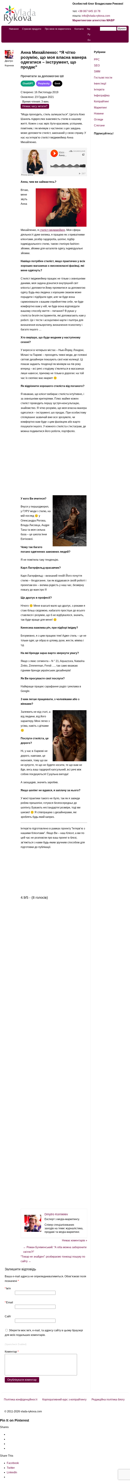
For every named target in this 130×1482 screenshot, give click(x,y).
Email (9, 1302)
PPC (97, 59)
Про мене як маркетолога (58, 29)
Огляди (98, 119)
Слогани (99, 125)
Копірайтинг (101, 101)
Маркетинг (100, 107)
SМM (97, 71)
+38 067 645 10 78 (89, 11)
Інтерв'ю (99, 89)
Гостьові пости (103, 77)
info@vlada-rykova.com (96, 15)
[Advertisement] (54, 465)
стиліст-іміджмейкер (52, 230)
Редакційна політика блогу (108, 1399)
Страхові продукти (31, 29)
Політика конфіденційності (20, 1399)
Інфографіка (102, 95)
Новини (99, 113)
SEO (97, 65)
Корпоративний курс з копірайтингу (64, 1399)
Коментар (12, 1351)
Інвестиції (100, 83)
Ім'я (8, 1288)
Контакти (79, 29)
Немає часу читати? (34, 106)
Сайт (8, 1316)
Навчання (14, 29)
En (89, 40)
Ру (89, 34)
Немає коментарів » (74, 1240)
